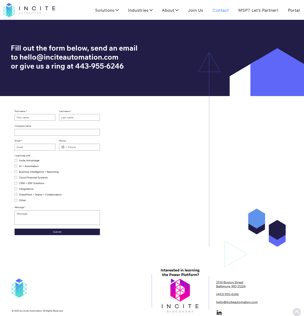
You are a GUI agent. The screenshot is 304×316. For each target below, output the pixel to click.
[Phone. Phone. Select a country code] (64, 147)
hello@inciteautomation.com (68, 56)
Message (20, 207)
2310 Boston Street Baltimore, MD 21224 (231, 284)
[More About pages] (176, 10)
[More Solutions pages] (117, 10)
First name (21, 111)
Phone (62, 140)
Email (18, 140)
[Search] (42, 10)
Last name (65, 111)
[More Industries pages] (151, 10)
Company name (23, 126)
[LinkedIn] (219, 313)
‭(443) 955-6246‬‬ (227, 294)
